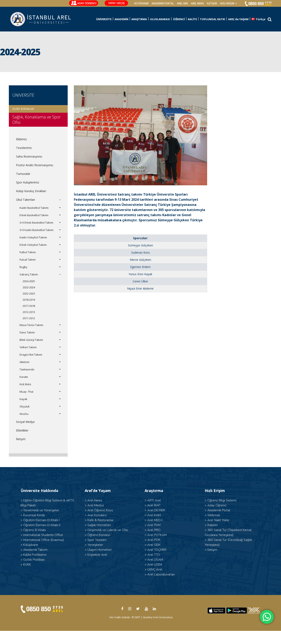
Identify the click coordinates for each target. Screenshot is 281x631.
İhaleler (212, 525)
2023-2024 (29, 287)
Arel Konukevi (97, 515)
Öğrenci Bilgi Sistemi (221, 500)
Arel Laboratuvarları (161, 574)
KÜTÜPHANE (141, 3)
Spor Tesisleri (96, 540)
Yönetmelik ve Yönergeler (41, 510)
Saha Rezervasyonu (29, 156)
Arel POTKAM (157, 535)
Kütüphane (30, 545)
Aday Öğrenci (216, 505)
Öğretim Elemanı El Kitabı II (41, 525)
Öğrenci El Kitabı (34, 530)
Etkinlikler (22, 430)
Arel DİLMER (156, 510)
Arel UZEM (154, 565)
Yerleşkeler (95, 545)
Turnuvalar (23, 174)
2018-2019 (29, 300)
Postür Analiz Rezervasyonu (34, 165)
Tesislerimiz (24, 148)
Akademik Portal (218, 510)
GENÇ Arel (154, 569)
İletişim (212, 3)
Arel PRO (153, 530)
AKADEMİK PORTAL (163, 3)
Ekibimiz (21, 139)
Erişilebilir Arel (97, 555)
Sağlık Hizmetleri (99, 525)
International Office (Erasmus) (43, 540)
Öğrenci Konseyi (98, 535)
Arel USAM (155, 560)
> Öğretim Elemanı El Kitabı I (40, 520)
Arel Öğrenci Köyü (100, 510)
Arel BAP (153, 505)
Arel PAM (153, 525)
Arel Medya (95, 505)
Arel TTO (153, 555)
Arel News (94, 500)
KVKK (27, 565)
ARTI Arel (154, 500)
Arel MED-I (154, 520)
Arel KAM (154, 515)
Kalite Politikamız (34, 555)
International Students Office (43, 535)
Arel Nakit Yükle (218, 520)
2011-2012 (29, 318)
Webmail (213, 515)
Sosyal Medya (25, 422)
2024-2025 (29, 281)
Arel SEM (182, 3)
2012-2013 (29, 312)
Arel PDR (153, 540)
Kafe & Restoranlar (100, 520)
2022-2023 (29, 293)
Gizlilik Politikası (34, 560)
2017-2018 (29, 306)
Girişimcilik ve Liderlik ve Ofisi (107, 530)
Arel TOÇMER (156, 550)
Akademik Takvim (35, 550)
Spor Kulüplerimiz (27, 182)
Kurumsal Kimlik (34, 515)
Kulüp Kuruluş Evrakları (31, 191)
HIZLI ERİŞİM (227, 3)
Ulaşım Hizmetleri (99, 550)
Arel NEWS (197, 3)
